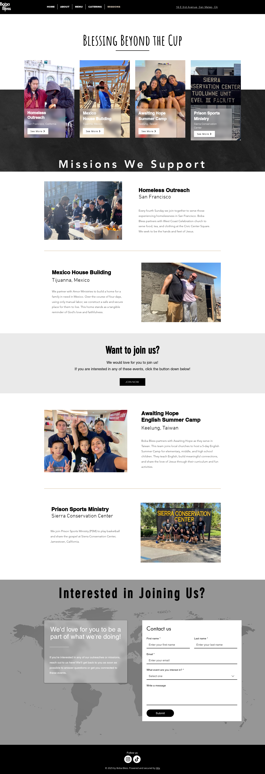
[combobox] (192, 676)
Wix (158, 768)
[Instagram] (128, 759)
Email (150, 654)
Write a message (156, 685)
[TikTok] (137, 759)
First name (153, 638)
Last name (201, 638)
